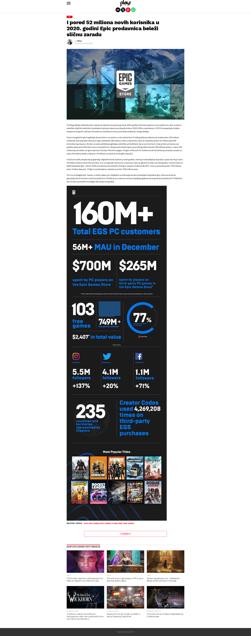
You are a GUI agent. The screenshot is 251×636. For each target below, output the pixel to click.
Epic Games (94, 523)
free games (128, 523)
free (120, 523)
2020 (86, 523)
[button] (69, 3)
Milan (79, 41)
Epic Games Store (108, 523)
